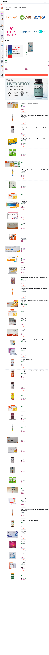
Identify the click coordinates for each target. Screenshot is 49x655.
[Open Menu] (2, 2)
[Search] (45, 2)
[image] (12, 17)
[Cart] (47, 2)
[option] (6, 7)
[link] (5, 1)
